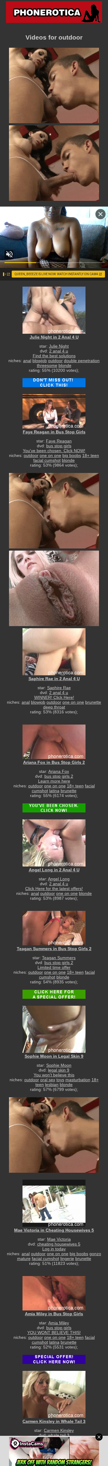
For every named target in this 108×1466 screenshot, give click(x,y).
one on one (50, 455)
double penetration (82, 360)
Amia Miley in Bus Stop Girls (54, 1313)
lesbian (51, 1084)
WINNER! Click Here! (54, 697)
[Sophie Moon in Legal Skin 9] (54, 1029)
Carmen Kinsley (59, 1430)
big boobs (71, 455)
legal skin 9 (58, 1070)
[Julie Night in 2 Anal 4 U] (54, 310)
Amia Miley (58, 1322)
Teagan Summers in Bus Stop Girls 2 (54, 948)
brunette (93, 702)
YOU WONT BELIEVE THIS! (54, 1332)
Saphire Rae (59, 687)
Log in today (54, 1248)
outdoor (55, 360)
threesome (47, 365)
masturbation (77, 1079)
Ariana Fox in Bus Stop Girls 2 (54, 762)
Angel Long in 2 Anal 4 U (54, 869)
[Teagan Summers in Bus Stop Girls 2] (54, 928)
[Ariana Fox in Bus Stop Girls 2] (54, 741)
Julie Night (59, 346)
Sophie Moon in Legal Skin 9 (54, 1056)
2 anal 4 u (58, 351)
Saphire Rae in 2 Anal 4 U (54, 678)
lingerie (67, 1258)
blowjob (39, 360)
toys (60, 1079)
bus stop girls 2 (58, 776)
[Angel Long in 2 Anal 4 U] (54, 842)
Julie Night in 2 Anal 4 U (54, 337)
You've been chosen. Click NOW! (54, 450)
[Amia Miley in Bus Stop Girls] (54, 1293)
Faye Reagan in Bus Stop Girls (54, 431)
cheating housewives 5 (58, 1244)
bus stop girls (58, 445)
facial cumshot (47, 460)
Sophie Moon (58, 1065)
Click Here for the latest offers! (54, 888)
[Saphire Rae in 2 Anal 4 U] (54, 651)
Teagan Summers (59, 957)
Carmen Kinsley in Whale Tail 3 (54, 1421)
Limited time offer (54, 967)
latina (54, 790)
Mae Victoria (59, 1239)
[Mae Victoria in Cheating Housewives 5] (54, 1203)
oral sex (47, 1079)
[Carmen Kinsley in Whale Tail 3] (54, 1394)
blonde (64, 365)
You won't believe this (54, 1074)
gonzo (95, 1253)
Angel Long (59, 878)
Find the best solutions (54, 355)
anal (27, 360)
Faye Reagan (59, 441)
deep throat (54, 707)
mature (24, 1258)
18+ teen (90, 455)
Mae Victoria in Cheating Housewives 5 (54, 1230)
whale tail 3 (58, 1435)
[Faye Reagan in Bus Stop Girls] (54, 411)
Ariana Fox (58, 771)
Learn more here (54, 781)
